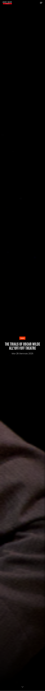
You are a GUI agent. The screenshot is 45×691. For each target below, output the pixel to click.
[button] (41, 3)
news (22, 338)
